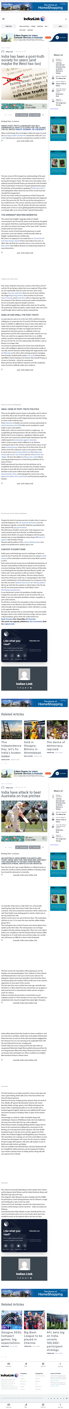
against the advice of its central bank (14, 476)
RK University (39, 129)
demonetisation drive (9, 474)
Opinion (8, 48)
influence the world (30, 457)
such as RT (31, 355)
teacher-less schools (17, 454)
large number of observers (16, 135)
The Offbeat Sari (61, 78)
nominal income (12, 447)
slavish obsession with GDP (11, 425)
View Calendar (54, 109)
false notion (5, 246)
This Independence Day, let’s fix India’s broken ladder (11, 749)
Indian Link (9, 51)
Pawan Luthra (5, 759)
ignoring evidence (17, 295)
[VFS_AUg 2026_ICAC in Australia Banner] (34, 37)
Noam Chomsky (7, 298)
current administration (32, 542)
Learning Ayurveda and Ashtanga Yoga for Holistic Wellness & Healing (60, 68)
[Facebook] (17, 687)
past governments (20, 527)
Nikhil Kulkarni (28, 756)
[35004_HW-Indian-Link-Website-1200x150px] (34, 6)
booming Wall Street (23, 452)
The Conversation (35, 621)
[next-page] (5, 763)
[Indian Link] (34, 19)
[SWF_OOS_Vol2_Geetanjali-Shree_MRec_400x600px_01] (58, 128)
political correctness (23, 582)
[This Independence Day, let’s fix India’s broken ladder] (11, 729)
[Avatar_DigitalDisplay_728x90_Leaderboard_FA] (24, 106)
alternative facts (38, 188)
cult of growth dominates (28, 523)
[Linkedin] (23, 687)
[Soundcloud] (25, 687)
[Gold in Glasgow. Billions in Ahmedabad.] (34, 729)
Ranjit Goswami (23, 129)
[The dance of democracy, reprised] (57, 729)
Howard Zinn (20, 298)
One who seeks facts (15, 293)
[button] (66, 19)
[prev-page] (2, 763)
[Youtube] (31, 687)
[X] (28, 687)
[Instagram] (20, 687)
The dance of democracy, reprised (56, 746)
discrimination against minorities (25, 440)
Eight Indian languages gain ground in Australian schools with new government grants (58, 1377)
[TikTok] (60, 1398)
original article (9, 624)
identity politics (39, 582)
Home (2, 48)
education (9, 423)
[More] (43, 115)
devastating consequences (10, 590)
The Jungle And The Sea (61, 104)
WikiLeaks (6, 353)
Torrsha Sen (50, 752)
